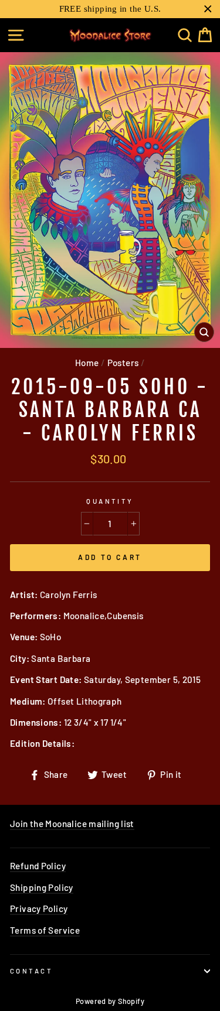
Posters (123, 362)
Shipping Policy (41, 887)
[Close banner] (208, 9)
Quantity (110, 501)
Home (87, 362)
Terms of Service (45, 930)
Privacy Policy (38, 908)
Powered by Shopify (110, 1001)
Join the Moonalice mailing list (72, 823)
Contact (31, 971)
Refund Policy (38, 865)
